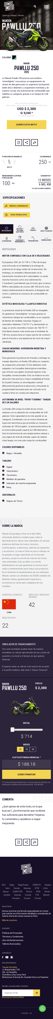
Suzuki (28, 895)
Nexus (6, 891)
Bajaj (12, 885)
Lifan (45, 888)
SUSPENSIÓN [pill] (6, 241)
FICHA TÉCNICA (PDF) (19, 215)
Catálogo (6, 15)
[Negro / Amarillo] (14, 57)
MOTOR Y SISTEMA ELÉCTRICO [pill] (20, 230)
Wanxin (21, 15)
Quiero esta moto (26, 124)
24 (33, 749)
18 (26, 749)
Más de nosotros (9, 920)
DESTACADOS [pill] (6, 230)
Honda (17, 888)
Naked (13, 15)
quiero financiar (26, 774)
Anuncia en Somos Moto (13, 997)
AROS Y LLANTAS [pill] (46, 231)
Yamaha (16, 898)
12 (20, 749)
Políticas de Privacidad (12, 933)
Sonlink (7, 895)
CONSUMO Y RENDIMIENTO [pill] (20, 241)
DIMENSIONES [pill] (46, 240)
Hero (8, 888)
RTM (38, 891)
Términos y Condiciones (12, 936)
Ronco (29, 891)
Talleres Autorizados (11, 944)
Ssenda (17, 895)
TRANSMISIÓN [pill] (33, 241)
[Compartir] (26, 142)
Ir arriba (24, 1013)
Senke (47, 891)
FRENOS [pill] (33, 230)
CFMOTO (37, 885)
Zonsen (27, 898)
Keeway (27, 888)
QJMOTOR (17, 891)
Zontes (38, 898)
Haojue (48, 885)
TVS (37, 895)
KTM (37, 888)
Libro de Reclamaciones (12, 940)
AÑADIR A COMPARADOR (18, 206)
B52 (4, 885)
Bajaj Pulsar (23, 885)
